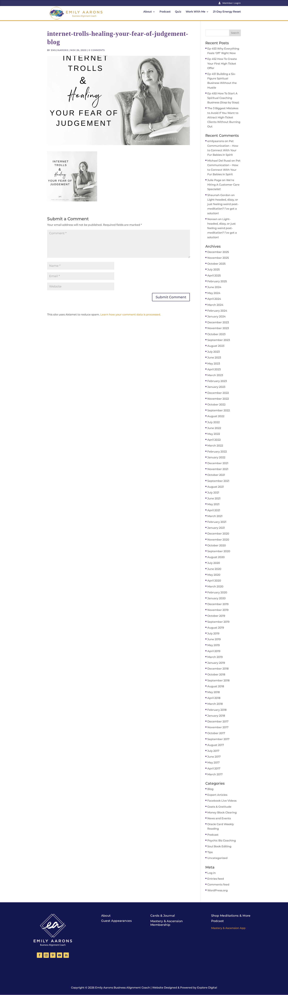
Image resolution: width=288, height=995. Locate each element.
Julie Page (214, 180)
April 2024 (214, 298)
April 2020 (214, 580)
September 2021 (218, 480)
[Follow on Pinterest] (53, 955)
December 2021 (217, 463)
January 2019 (216, 662)
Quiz (178, 12)
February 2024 (217, 310)
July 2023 (213, 351)
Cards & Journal (162, 915)
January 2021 (216, 527)
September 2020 (218, 551)
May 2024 (213, 293)
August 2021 (215, 486)
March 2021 (214, 516)
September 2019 (218, 621)
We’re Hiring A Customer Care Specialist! (223, 185)
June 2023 (214, 357)
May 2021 (213, 504)
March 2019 (215, 657)
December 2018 (217, 668)
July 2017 (213, 750)
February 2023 (217, 381)
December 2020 (218, 533)
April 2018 (213, 698)
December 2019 (217, 604)
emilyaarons (59, 50)
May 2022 (213, 433)
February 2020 (217, 592)
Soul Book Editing (219, 846)
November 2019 (217, 610)
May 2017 (213, 762)
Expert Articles (217, 794)
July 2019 (213, 633)
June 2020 (214, 569)
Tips (210, 852)
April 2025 (214, 275)
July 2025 (213, 269)
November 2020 (218, 539)
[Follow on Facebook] (39, 955)
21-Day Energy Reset (227, 12)
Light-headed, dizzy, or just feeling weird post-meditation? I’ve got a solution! (222, 228)
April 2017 (213, 768)
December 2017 (217, 721)
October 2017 (216, 733)
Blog (210, 789)
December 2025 (218, 252)
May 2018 (213, 692)
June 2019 (214, 639)
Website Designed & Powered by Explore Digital (184, 987)
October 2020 (216, 545)
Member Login (231, 3)
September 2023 (218, 340)
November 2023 (218, 328)
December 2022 (218, 392)
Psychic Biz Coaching (221, 840)
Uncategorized (217, 858)
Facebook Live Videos (221, 800)
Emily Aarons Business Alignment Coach (122, 987)
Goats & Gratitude (219, 806)
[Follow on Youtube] (59, 955)
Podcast (165, 12)
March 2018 (215, 703)
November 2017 (217, 727)
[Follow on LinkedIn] (66, 955)
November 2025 (218, 257)
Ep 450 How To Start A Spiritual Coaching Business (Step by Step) (223, 98)
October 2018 (216, 674)
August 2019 (215, 627)
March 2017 (215, 774)
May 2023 (213, 363)
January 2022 (216, 457)
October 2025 (216, 263)
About (147, 12)
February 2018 (216, 709)
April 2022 (214, 439)
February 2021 (216, 522)
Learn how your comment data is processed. (130, 314)
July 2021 (213, 492)
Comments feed (218, 884)
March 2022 (215, 445)
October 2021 (216, 474)
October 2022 (216, 404)
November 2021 (217, 469)
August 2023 (215, 345)
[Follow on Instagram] (46, 955)
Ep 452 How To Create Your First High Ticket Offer (222, 63)
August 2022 (215, 416)
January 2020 (216, 598)
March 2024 (215, 304)
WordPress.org (217, 890)
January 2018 (216, 715)
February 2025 (217, 281)
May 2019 (213, 645)
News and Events (219, 818)
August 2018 (215, 686)
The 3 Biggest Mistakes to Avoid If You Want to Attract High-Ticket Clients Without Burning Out (223, 117)
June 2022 (214, 428)
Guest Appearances (116, 921)
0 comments (97, 50)
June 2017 (214, 756)
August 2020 (216, 557)
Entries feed (215, 878)
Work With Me (195, 12)
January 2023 (216, 386)
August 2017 (215, 745)
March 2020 (215, 586)
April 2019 (213, 651)
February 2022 (217, 451)
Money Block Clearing (222, 812)
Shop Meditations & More (230, 915)
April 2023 (214, 369)
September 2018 (218, 680)
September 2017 (218, 739)
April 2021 (213, 510)
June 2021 (213, 498)
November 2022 (218, 398)
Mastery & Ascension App (228, 928)
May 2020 (213, 574)
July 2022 (213, 422)
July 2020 (213, 563)
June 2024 (214, 287)
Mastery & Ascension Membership (166, 923)
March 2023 (215, 375)
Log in (211, 872)
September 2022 (218, 410)
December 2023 (218, 322)
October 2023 (216, 334)
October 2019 (216, 615)
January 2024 (216, 316)
